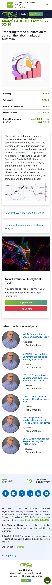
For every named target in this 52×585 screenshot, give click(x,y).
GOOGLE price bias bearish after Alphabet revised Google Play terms (36, 420)
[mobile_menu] (47, 14)
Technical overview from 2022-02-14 (24, 213)
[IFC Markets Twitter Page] (22, 493)
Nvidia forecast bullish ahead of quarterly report (35, 335)
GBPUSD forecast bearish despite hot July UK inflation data (36, 441)
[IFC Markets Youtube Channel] (38, 493)
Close (25, 580)
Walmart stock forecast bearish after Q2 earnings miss (35, 399)
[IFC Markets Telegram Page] (46, 493)
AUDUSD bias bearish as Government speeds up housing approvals (35, 357)
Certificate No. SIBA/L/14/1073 (35, 520)
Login (23, 14)
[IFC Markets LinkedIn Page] (30, 493)
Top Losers (26, 308)
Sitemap (20, 547)
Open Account (35, 14)
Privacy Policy (9, 555)
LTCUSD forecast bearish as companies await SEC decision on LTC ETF (35, 378)
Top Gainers (26, 302)
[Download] (47, 5)
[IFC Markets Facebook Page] (5, 493)
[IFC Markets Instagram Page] (14, 493)
